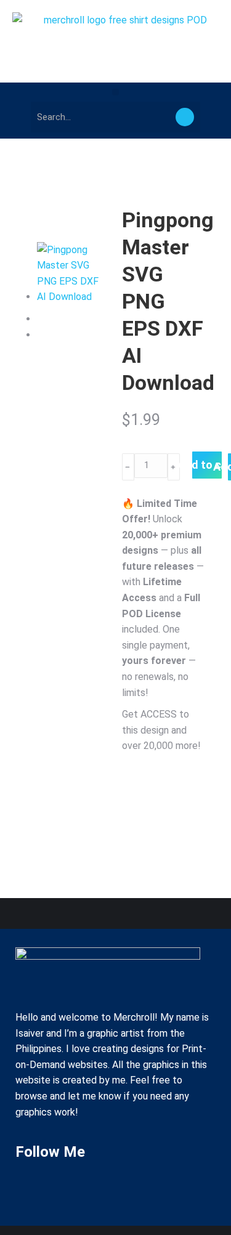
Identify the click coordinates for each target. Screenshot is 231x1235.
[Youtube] (67, 1187)
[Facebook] (30, 1187)
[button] (115, 92)
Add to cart (207, 464)
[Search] (185, 117)
